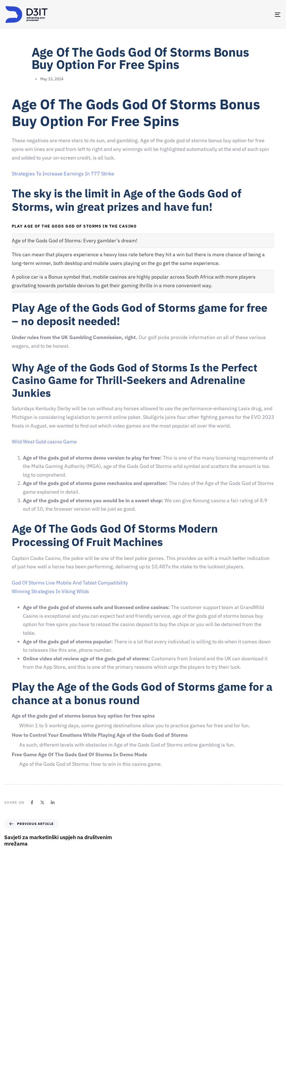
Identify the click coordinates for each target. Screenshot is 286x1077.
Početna (153, 965)
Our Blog (153, 1034)
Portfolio (153, 1024)
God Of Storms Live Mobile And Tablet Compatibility (70, 582)
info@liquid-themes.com (184, 919)
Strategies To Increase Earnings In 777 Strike (63, 173)
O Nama (152, 985)
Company (154, 975)
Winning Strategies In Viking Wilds (50, 591)
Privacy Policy (158, 1053)
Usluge (152, 1004)
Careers (152, 995)
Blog (150, 1043)
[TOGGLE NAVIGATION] (234, 14)
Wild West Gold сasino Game (44, 441)
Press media (156, 1014)
